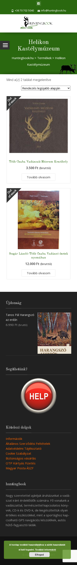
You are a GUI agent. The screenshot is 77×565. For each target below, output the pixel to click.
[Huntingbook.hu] (38, 23)
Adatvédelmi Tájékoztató (23, 448)
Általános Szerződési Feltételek (28, 443)
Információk (14, 439)
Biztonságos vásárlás (21, 458)
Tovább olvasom (38, 177)
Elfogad (39, 554)
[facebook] (38, 3)
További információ (45, 549)
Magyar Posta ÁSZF (19, 468)
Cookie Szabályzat (18, 453)
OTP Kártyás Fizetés (21, 463)
